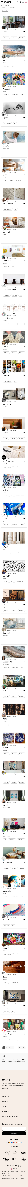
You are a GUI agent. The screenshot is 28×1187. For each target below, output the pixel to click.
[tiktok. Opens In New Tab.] (20, 1166)
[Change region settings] (26, 2)
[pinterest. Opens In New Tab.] (13, 1165)
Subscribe (14, 1133)
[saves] (20, 2)
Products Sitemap (8, 1175)
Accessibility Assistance (10, 1116)
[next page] (23, 1047)
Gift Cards (5, 1111)
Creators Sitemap (20, 1175)
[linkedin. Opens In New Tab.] (15, 1165)
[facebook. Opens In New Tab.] (10, 1165)
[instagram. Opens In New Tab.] (8, 1165)
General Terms (14, 1178)
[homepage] (7, 2)
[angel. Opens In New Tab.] (18, 1165)
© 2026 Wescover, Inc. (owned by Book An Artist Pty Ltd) (13, 1172)
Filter (6, 10)
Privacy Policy (5, 1178)
